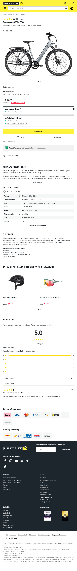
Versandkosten (28, 543)
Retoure (42, 482)
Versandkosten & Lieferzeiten (48, 480)
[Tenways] (8, 234)
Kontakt (5, 518)
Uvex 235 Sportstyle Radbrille (49, 298)
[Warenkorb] (72, 3)
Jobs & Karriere (7, 515)
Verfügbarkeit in (12, 118)
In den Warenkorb (38, 131)
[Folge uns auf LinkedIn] (22, 461)
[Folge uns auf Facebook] (5, 461)
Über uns (5, 510)
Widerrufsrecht (44, 485)
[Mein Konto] (68, 3)
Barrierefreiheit (22, 535)
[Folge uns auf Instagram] (11, 461)
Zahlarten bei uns (44, 490)
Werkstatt (43, 478)
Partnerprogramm (8, 525)
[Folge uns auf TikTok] (5, 466)
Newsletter (6, 520)
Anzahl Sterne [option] (9, 378)
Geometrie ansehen (23, 94)
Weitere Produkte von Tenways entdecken (15, 244)
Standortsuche (7, 527)
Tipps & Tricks (44, 499)
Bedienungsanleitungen (46, 497)
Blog (4, 487)
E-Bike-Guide (7, 490)
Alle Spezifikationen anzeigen (37, 225)
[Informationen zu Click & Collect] (21, 118)
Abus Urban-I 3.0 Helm (10, 298)
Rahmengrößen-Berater (9, 478)
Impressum (13, 535)
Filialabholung (44, 487)
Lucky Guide (6, 513)
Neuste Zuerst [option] (9, 384)
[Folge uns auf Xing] (27, 461)
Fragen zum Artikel (13, 155)
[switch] (70, 563)
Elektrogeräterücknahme (47, 502)
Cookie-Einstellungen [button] (44, 535)
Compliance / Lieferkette (59, 535)
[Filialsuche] (65, 3)
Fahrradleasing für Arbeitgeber (12, 482)
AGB (7, 535)
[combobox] (38, 8)
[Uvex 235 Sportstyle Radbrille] (57, 282)
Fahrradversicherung (46, 494)
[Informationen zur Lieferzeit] (20, 109)
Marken (5, 485)
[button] (4, 8)
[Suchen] (66, 8)
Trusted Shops (35, 325)
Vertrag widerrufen (11, 538)
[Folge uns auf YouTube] (16, 461)
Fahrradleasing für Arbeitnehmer (12, 480)
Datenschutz (32, 535)
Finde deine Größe (11, 94)
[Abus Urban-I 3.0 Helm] (20, 282)
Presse (5, 523)
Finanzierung (43, 492)
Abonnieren (66, 450)
